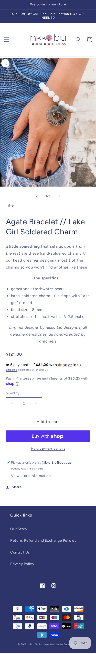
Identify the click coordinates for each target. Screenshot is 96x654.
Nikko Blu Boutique (39, 644)
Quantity (13, 393)
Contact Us (20, 552)
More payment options (48, 448)
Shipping (12, 369)
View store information (31, 476)
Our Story (18, 529)
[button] (6, 39)
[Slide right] (59, 196)
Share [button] (17, 487)
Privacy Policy (22, 564)
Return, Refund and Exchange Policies (43, 540)
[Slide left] (36, 196)
